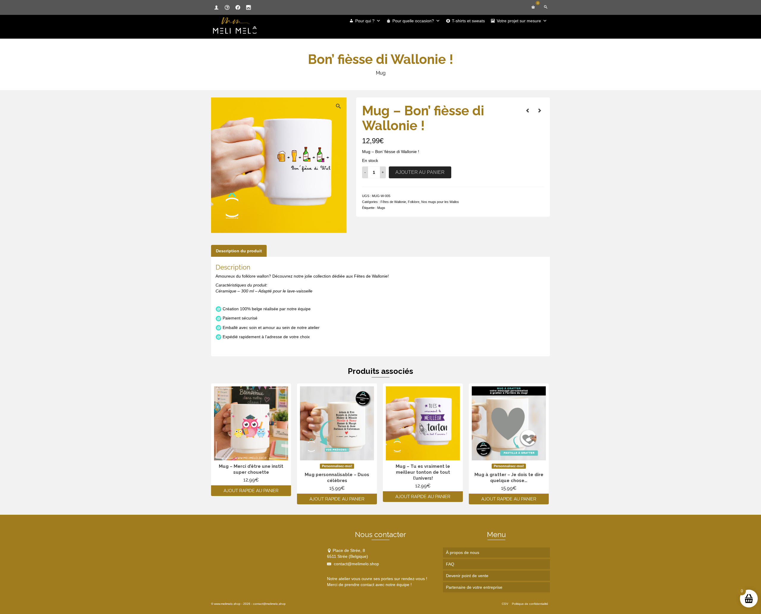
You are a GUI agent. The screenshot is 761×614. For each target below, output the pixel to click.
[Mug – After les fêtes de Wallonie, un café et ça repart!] (527, 110)
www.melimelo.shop (227, 603)
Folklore (413, 202)
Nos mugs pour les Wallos (440, 202)
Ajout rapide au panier (251, 490)
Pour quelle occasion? (413, 20)
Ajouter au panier (420, 172)
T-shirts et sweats (468, 20)
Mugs (381, 208)
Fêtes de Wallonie (393, 202)
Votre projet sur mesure (519, 20)
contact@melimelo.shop (356, 563)
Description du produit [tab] (239, 250)
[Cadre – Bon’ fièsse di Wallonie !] (539, 110)
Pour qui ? (365, 20)
